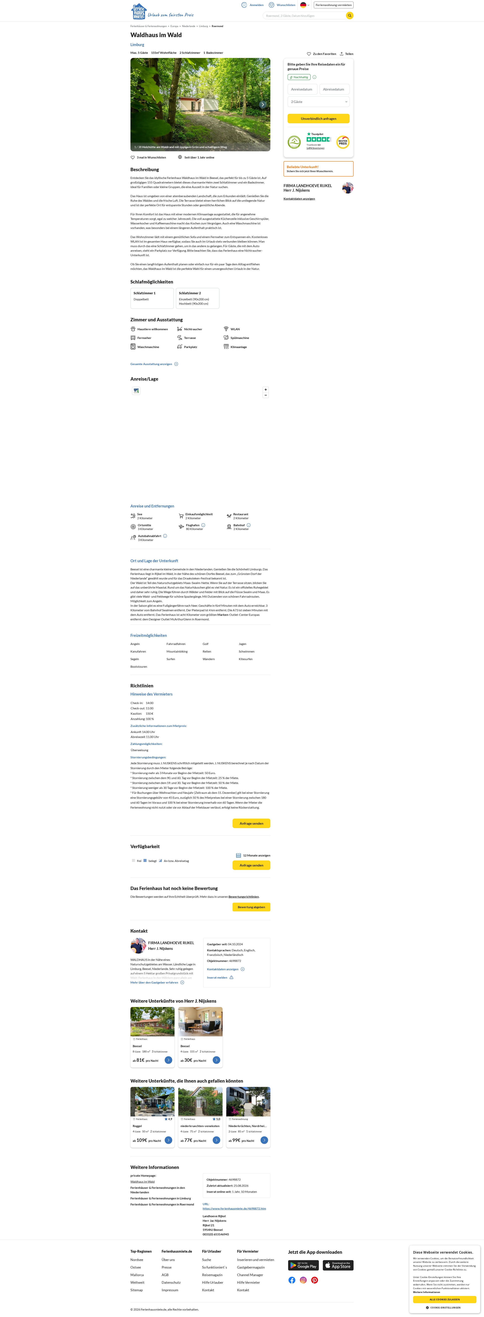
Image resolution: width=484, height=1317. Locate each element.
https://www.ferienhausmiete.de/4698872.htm (234, 1208)
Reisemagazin (212, 1275)
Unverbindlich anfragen (318, 118)
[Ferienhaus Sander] (200, 1101)
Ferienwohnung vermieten (334, 5)
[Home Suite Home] (248, 1101)
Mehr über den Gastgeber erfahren (154, 982)
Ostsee (135, 1267)
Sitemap (136, 1290)
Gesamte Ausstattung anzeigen (151, 364)
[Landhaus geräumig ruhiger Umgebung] (200, 1022)
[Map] (200, 441)
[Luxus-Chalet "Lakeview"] (152, 1101)
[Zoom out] (265, 395)
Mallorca (137, 1275)
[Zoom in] (265, 389)
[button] (444, 1307)
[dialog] (444, 1279)
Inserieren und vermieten (255, 1260)
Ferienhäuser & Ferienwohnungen (148, 26)
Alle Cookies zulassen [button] (445, 1299)
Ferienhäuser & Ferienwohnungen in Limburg (160, 1198)
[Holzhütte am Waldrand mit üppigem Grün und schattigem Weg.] (200, 104)
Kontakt (208, 1290)
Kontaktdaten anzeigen (299, 198)
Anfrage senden (251, 823)
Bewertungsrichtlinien (244, 896)
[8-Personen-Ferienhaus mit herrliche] (152, 1022)
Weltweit (137, 1282)
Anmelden (257, 5)
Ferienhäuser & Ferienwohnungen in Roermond (162, 1204)
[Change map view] (136, 391)
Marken (222, 614)
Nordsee (136, 1260)
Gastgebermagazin (251, 1267)
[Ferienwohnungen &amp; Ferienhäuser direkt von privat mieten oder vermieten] (162, 15)
